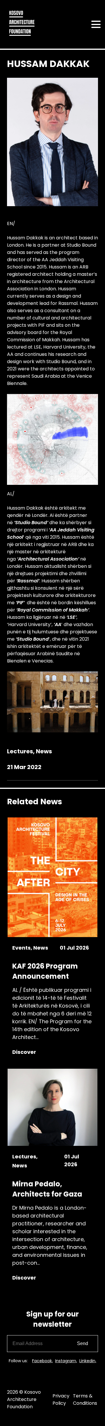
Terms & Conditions (85, 1399)
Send (82, 1343)
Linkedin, (87, 1361)
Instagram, (66, 1361)
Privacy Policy (60, 1399)
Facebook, (42, 1361)
